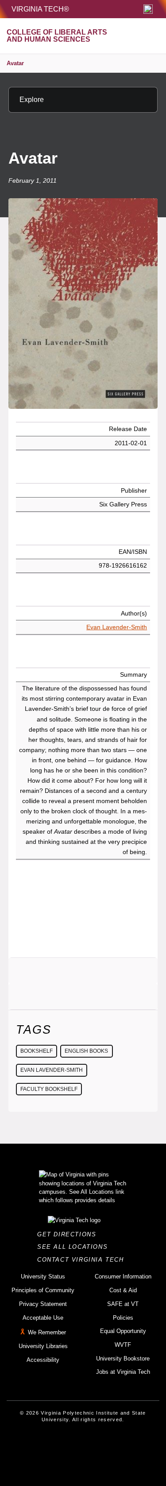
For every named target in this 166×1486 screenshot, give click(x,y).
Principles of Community (43, 1290)
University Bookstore (123, 1358)
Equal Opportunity (123, 1331)
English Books (86, 1051)
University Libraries (43, 1346)
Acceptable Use (43, 1317)
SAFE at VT (123, 1304)
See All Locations (74, 1246)
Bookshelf (36, 1051)
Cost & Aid (123, 1290)
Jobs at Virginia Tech (123, 1371)
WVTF (123, 1344)
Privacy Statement (43, 1304)
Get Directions (69, 1234)
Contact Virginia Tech (83, 1259)
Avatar (15, 63)
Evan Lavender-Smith (116, 627)
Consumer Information (123, 1276)
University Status (43, 1276)
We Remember (47, 1332)
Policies (123, 1317)
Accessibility (43, 1360)
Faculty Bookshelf (48, 1089)
